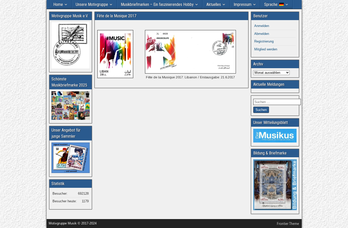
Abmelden (261, 34)
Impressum (242, 4)
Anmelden (261, 26)
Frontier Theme (288, 223)
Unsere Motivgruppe (92, 4)
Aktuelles (213, 4)
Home (58, 4)
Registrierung (264, 41)
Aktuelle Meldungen (268, 84)
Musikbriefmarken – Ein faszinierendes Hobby (157, 4)
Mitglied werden (265, 49)
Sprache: (271, 4)
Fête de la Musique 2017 (116, 15)
